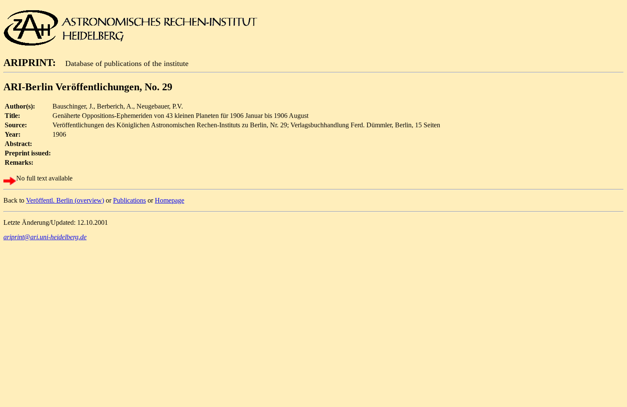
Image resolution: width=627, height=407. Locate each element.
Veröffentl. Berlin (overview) (65, 200)
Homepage (169, 200)
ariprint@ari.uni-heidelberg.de (45, 237)
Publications (129, 200)
